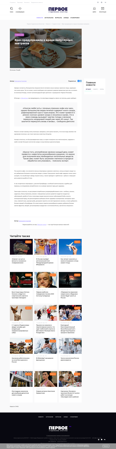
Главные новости (91, 83)
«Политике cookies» (83, 445)
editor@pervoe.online (97, 438)
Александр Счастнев (20, 81)
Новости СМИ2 (14, 406)
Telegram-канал (41, 224)
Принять (105, 446)
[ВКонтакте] (78, 81)
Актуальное (49, 416)
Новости (40, 416)
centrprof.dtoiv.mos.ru (62, 441)
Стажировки (74, 416)
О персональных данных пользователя (58, 435)
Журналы (58, 416)
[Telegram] (81, 81)
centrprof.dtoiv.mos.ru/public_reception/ (66, 443)
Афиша (66, 416)
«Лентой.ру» (24, 98)
